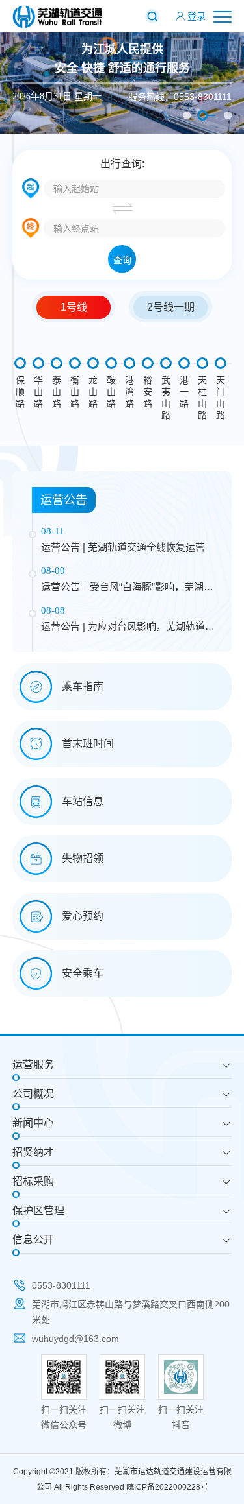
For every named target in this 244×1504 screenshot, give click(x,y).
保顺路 (20, 392)
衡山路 (74, 392)
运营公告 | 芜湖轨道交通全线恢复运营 (123, 547)
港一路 (184, 392)
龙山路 (93, 392)
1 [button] (187, 115)
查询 (122, 260)
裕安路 (147, 392)
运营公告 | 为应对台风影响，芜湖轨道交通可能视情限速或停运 (128, 627)
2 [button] (202, 115)
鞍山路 (111, 392)
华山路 (38, 392)
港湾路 (129, 392)
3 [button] (228, 115)
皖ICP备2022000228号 (167, 1487)
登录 (196, 16)
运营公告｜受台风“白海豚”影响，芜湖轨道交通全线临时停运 (127, 588)
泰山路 (56, 392)
